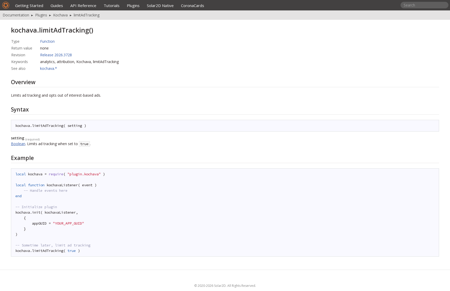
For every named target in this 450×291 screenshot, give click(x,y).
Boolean (18, 143)
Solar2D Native (160, 5)
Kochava (60, 15)
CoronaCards (192, 5)
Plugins (133, 5)
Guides (57, 5)
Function (47, 41)
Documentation (16, 15)
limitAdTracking (86, 15)
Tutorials (112, 5)
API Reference (83, 5)
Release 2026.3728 (56, 54)
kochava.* (48, 68)
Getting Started (29, 5)
